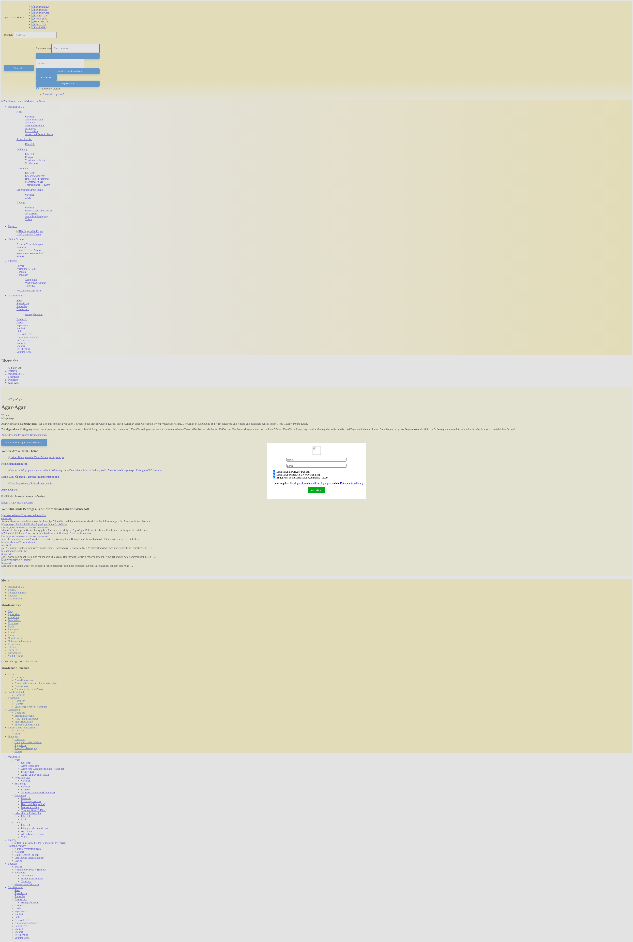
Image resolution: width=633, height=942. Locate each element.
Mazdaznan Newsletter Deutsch (293, 471)
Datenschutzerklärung (351, 483)
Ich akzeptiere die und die (318, 483)
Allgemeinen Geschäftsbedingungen (312, 483)
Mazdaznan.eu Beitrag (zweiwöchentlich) (298, 474)
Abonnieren (316, 490)
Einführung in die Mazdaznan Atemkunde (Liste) (302, 477)
